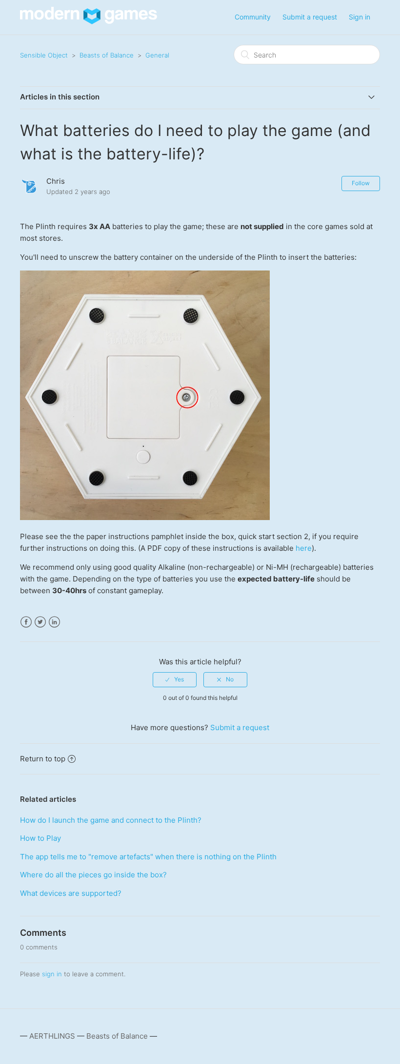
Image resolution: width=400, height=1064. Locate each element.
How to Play (40, 838)
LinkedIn (54, 622)
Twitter (40, 622)
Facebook (26, 622)
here (304, 548)
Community (253, 17)
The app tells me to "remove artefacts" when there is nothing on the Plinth (148, 856)
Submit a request (309, 17)
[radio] (175, 679)
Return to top (42, 758)
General (157, 55)
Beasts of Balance (107, 55)
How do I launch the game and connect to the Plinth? (110, 820)
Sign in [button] (359, 17)
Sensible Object (44, 55)
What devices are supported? (70, 893)
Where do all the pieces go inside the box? (93, 874)
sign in (52, 974)
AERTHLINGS (52, 1036)
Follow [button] (361, 183)
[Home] (88, 21)
